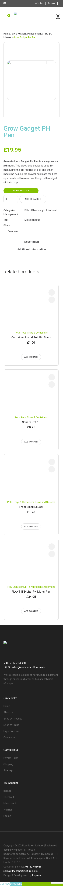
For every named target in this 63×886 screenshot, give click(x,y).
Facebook (26, 225)
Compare (13, 231)
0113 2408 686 (18, 663)
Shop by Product (13, 719)
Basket (7, 791)
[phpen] (31, 80)
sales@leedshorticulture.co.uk (28, 667)
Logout (7, 816)
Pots (17, 333)
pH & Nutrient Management (27, 34)
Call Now (5, 884)
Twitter (30, 225)
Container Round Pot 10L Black (31, 337)
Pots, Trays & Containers (34, 333)
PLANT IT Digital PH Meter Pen (31, 592)
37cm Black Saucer (31, 507)
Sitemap (8, 770)
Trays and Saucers (45, 502)
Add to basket (33, 199)
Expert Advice (11, 731)
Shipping (8, 764)
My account (10, 803)
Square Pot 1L (31, 422)
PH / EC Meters (32, 210)
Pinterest (35, 225)
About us (8, 712)
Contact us (9, 737)
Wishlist (8, 810)
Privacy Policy (11, 758)
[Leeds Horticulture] (31, 17)
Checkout (9, 797)
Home (7, 34)
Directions (16, 884)
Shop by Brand (11, 725)
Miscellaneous (32, 220)
